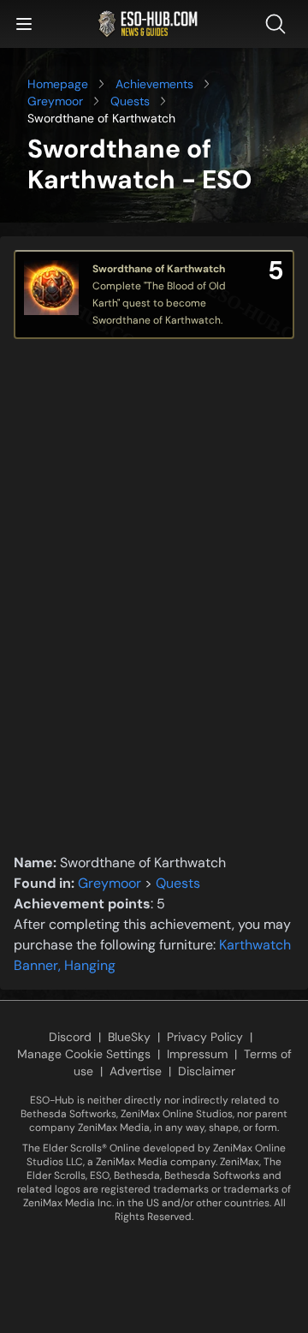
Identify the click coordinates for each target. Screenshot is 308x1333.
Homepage (57, 84)
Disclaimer (206, 1071)
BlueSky (129, 1036)
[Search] (279, 24)
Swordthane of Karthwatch (158, 269)
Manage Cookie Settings (84, 1054)
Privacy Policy (205, 1036)
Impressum (197, 1054)
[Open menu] (24, 24)
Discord (70, 1036)
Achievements (154, 84)
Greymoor (55, 101)
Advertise (136, 1071)
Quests (130, 101)
